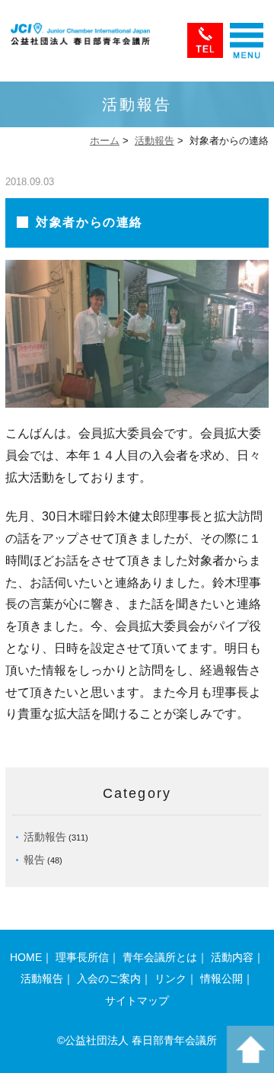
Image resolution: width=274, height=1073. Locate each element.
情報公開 (221, 978)
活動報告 (154, 140)
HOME (26, 957)
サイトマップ (137, 1001)
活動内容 (232, 957)
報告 (34, 860)
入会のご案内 (109, 978)
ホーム (104, 140)
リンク (170, 978)
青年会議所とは (160, 957)
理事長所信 (82, 957)
